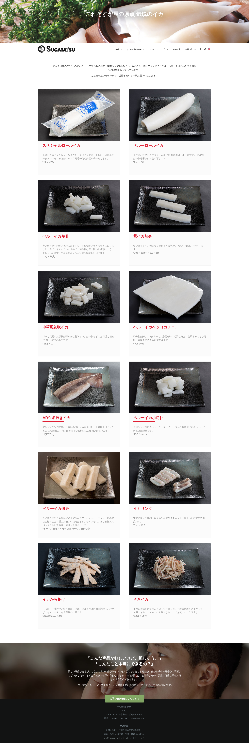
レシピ (152, 49)
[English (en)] (209, 49)
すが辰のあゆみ (109, 738)
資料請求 (176, 49)
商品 (117, 49)
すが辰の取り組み (134, 49)
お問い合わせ (190, 49)
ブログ (165, 49)
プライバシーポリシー (125, 738)
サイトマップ (139, 738)
